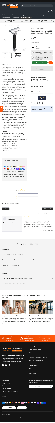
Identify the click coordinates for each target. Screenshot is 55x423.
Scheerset (31, 371)
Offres (37, 15)
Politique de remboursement (31, 417)
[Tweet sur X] (37, 103)
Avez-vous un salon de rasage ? (10, 394)
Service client (5, 380)
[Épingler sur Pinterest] (42, 103)
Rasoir (30, 368)
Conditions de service (43, 417)
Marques (43, 15)
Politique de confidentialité (8, 417)
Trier (39, 213)
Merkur (32, 28)
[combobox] (36, 5)
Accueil (3, 25)
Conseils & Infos (30, 1)
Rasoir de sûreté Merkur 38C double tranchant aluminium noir (14, 25)
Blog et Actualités (6, 388)
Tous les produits (23, 15)
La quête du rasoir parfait (10, 316)
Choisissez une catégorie (9, 15)
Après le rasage (32, 354)
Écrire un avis (48, 209)
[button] (52, 11)
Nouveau (32, 15)
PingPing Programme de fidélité (10, 17)
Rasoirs (30, 352)
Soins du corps (32, 363)
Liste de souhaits (20, 1)
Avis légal (51, 417)
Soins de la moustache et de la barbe (38, 357)
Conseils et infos (6, 383)
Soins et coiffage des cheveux (36, 360)
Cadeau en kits (32, 373)
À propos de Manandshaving (9, 386)
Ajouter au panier (40, 62)
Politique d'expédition (19, 417)
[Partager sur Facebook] (40, 103)
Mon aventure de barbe (36, 316)
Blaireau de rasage (33, 365)
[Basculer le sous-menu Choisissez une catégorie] (16, 15)
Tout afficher (5, 297)
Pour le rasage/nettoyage (35, 349)
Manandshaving (8, 414)
